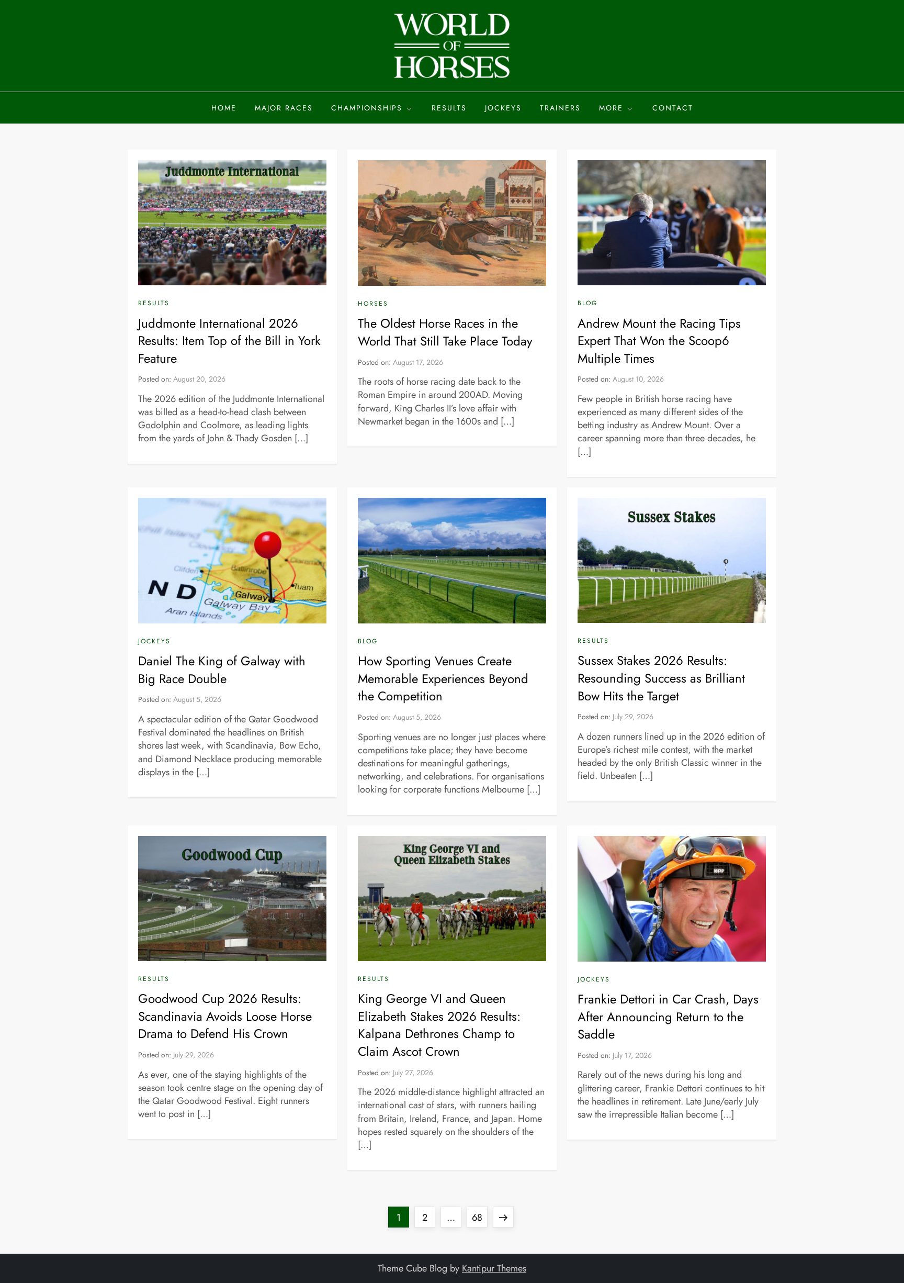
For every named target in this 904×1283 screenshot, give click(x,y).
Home (223, 108)
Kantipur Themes (494, 1268)
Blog (587, 303)
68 (479, 1217)
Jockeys (503, 108)
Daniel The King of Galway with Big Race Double (222, 670)
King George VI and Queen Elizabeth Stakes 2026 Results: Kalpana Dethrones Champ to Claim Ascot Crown (439, 1025)
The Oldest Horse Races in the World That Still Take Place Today (445, 332)
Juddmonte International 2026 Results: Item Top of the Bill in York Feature (229, 340)
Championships (366, 108)
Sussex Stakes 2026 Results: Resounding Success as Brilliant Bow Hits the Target (661, 678)
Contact (672, 108)
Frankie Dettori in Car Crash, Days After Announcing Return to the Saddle (668, 1016)
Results (449, 108)
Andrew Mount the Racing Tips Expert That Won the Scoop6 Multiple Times (659, 340)
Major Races (284, 108)
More (611, 108)
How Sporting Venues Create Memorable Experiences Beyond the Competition (443, 678)
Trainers (560, 108)
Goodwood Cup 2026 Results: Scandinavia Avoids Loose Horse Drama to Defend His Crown (225, 1016)
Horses (373, 304)
